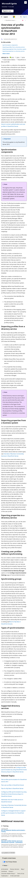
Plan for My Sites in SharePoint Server (12, 788)
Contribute (4, 871)
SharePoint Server (10, 20)
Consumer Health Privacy (7, 873)
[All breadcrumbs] (2, 20)
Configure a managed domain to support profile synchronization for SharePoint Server (13, 813)
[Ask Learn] (22, 20)
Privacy (10, 871)
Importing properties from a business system (14, 49)
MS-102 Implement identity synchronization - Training (13, 831)
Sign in (25, 17)
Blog (22, 869)
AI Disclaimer (4, 869)
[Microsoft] (14, 17)
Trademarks (4, 876)
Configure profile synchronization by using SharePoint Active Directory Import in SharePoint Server (14, 770)
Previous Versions (14, 869)
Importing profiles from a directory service (13, 47)
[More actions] (25, 20)
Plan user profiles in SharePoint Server (12, 785)
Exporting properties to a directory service (13, 51)
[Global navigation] (1, 16)
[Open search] (20, 16)
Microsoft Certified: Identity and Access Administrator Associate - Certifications (12, 841)
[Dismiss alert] (25, 2)
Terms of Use (20, 873)
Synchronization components (10, 45)
